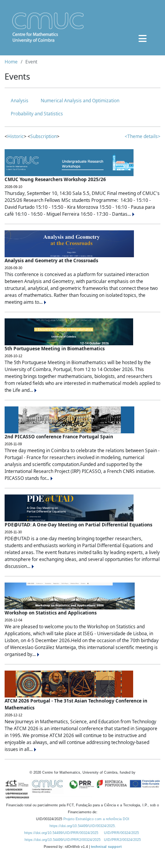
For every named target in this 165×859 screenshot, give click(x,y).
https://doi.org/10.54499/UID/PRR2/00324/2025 (63, 840)
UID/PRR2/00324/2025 (122, 840)
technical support (106, 847)
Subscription (43, 136)
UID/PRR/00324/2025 (121, 833)
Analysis (19, 100)
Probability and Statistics (37, 113)
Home (11, 61)
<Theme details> (142, 136)
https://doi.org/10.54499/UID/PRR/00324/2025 (61, 833)
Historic (15, 136)
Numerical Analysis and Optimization (80, 100)
